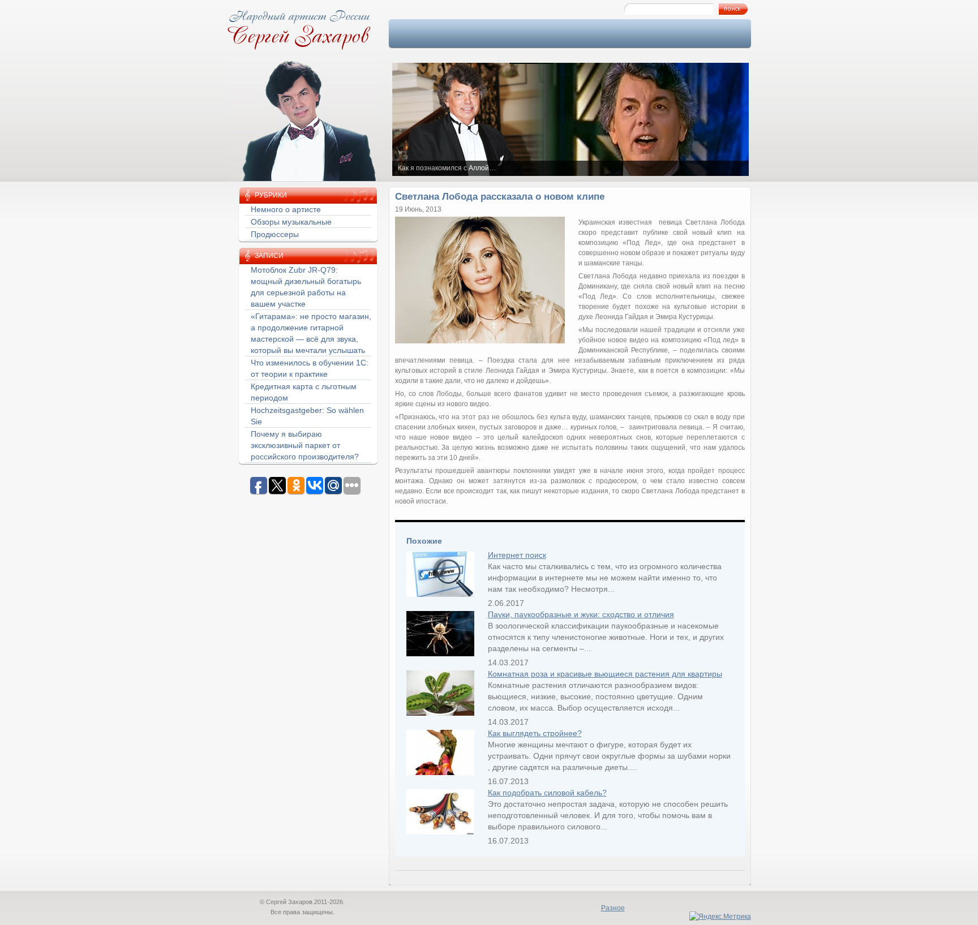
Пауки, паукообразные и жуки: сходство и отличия (581, 614)
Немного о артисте (286, 209)
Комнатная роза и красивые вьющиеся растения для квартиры (605, 673)
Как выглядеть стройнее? (535, 733)
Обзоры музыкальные (291, 221)
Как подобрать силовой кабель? (547, 792)
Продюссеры (275, 234)
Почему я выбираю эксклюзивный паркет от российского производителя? (305, 445)
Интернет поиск (517, 555)
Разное (613, 908)
